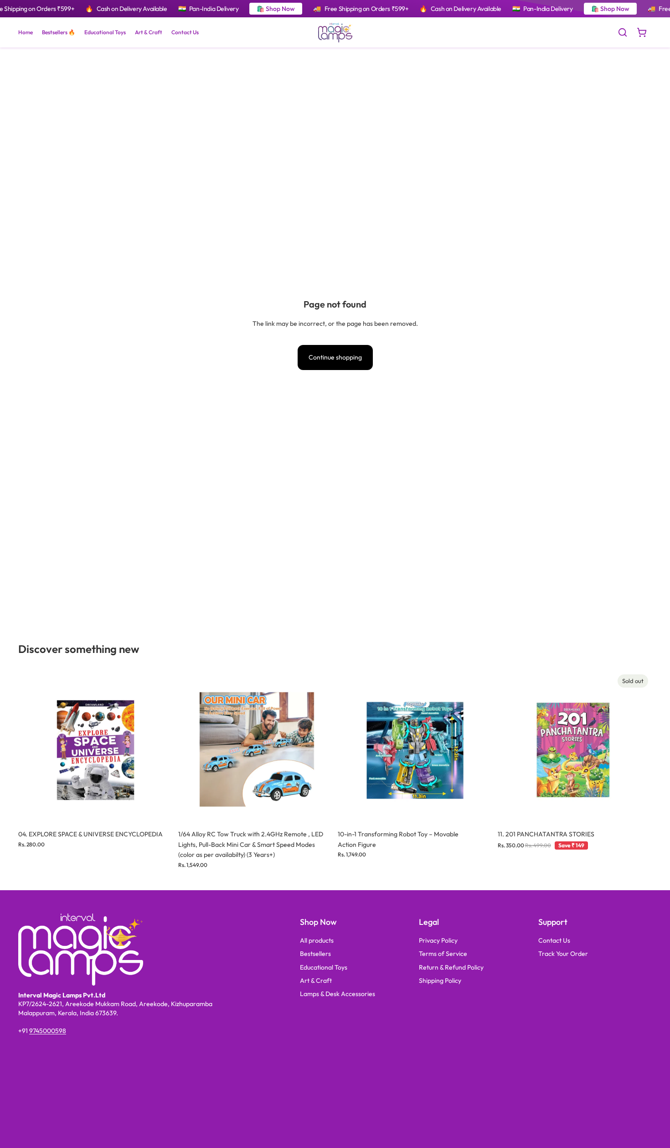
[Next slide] (159, 748)
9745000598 (47, 1031)
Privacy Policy (438, 940)
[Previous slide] (32, 748)
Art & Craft (316, 980)
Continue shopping (335, 357)
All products (317, 940)
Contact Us (554, 940)
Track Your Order (563, 954)
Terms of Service (443, 954)
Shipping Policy (440, 980)
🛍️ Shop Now (276, 9)
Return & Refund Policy (451, 967)
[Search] (623, 32)
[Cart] (642, 32)
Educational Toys (323, 967)
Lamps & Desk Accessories (337, 994)
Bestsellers (315, 954)
